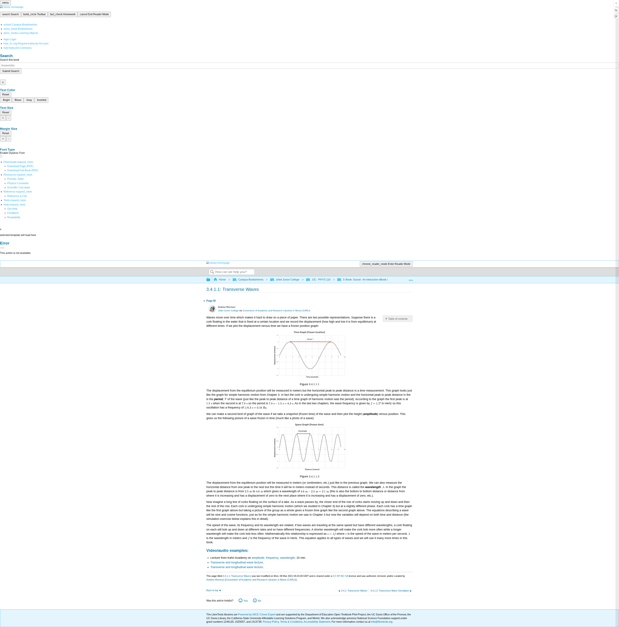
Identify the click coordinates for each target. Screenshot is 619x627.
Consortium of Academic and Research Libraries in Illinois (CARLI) (276, 310)
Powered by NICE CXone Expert (257, 614)
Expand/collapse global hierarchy (210, 280)
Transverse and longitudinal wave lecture (236, 562)
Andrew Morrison (215, 579)
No (259, 600)
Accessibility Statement (317, 621)
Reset (5, 94)
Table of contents (398, 318)
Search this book (9, 59)
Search (212, 272)
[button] (13, 213)
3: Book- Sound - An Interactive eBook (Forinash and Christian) (378, 279)
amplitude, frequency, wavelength (273, 557)
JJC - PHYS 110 (321, 279)
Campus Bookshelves (251, 279)
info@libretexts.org (381, 621)
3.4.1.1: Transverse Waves (237, 576)
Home (222, 279)
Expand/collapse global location (411, 278)
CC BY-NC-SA (341, 576)
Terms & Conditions (291, 621)
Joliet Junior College (287, 279)
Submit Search (10, 71)
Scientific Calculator (18, 187)
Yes (245, 600)
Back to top (212, 590)
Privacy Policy (271, 621)
